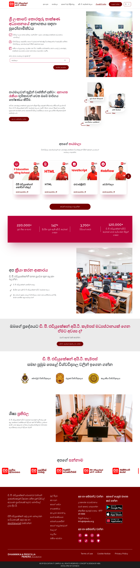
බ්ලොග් (53, 530)
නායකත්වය (55, 508)
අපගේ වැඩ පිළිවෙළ (68, 4)
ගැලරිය (53, 534)
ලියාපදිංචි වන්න (101, 4)
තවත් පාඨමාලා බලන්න (70, 206)
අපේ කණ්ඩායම (56, 517)
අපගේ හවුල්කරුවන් (58, 525)
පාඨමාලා (55, 4)
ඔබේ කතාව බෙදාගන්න (88, 506)
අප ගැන (45, 4)
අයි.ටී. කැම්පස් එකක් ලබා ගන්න (70, 344)
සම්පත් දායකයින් (57, 521)
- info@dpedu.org (86, 520)
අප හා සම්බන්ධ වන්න (19, 119)
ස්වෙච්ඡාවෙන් (14, 523)
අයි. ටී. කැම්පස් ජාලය (85, 4)
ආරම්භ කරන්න (61, 67)
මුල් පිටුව (54, 495)
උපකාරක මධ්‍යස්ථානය (87, 502)
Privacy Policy (121, 553)
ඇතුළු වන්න (115, 4)
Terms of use (87, 553)
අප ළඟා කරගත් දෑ (58, 513)
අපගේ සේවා (55, 504)
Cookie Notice (103, 553)
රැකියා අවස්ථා (56, 538)
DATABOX (75, 566)
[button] (40, 60)
